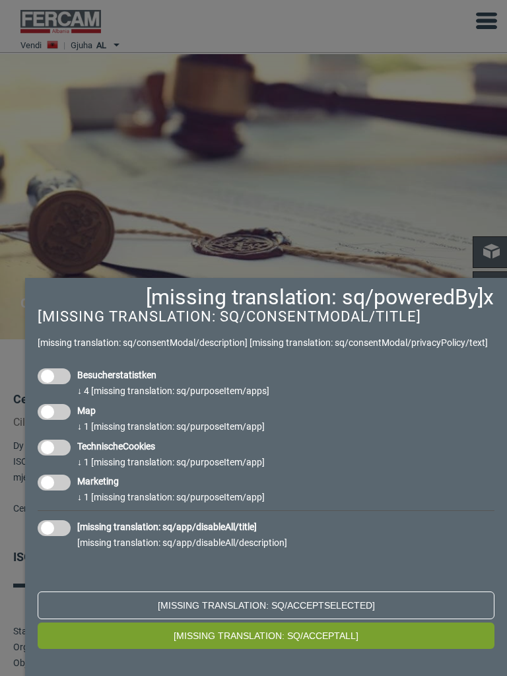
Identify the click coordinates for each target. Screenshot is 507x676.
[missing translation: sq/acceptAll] (266, 635)
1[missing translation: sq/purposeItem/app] (171, 426)
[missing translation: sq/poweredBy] (314, 297)
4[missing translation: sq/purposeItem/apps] (173, 391)
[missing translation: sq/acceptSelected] (266, 605)
